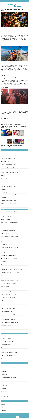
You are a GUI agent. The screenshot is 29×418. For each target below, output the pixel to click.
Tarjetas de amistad (3, 410)
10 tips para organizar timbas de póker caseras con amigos (8, 230)
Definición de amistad (4, 189)
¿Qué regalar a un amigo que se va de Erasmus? (7, 216)
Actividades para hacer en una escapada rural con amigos (8, 255)
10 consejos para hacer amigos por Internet (6, 219)
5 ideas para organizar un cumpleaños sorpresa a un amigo (8, 239)
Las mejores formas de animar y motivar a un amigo (7, 192)
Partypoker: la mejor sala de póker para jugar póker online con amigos (10, 317)
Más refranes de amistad (4, 385)
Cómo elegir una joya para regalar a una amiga (7, 264)
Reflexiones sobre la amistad (4, 396)
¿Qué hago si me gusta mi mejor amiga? (6, 338)
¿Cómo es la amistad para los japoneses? (6, 153)
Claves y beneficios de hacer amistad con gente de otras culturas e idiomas (10, 180)
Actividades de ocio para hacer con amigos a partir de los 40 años (9, 172)
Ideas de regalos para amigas (5, 286)
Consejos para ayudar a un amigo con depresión (7, 278)
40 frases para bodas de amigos (5, 233)
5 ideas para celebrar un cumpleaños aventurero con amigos (9, 238)
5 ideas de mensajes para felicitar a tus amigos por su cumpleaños (9, 236)
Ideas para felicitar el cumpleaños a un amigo (7, 289)
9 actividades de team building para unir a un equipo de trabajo (9, 169)
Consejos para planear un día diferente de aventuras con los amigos (9, 146)
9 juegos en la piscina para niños (5, 170)
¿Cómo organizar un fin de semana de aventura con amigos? (9, 155)
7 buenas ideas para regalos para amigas (6, 244)
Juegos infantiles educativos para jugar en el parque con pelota (9, 291)
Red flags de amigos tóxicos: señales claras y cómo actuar (8, 203)
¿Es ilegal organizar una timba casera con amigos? (7, 213)
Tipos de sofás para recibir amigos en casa (6, 328)
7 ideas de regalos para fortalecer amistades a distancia (8, 167)
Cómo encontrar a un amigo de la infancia (6, 266)
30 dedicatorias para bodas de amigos (6, 366)
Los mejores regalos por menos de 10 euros (6, 311)
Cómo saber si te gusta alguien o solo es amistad (7, 349)
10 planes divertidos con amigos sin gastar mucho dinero (8, 225)
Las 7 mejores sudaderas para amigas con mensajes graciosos (9, 297)
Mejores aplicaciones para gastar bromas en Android (8, 314)
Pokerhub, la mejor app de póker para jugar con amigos (3, 137)
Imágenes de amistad (4, 407)
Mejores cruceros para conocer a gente (6, 316)
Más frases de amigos (4, 382)
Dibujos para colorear (4, 402)
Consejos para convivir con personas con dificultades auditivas (9, 350)
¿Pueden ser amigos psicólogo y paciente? (6, 156)
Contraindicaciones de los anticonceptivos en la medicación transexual (10, 352)
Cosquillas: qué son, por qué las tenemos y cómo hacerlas (8, 186)
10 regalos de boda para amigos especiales (6, 228)
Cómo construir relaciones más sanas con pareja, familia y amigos (9, 347)
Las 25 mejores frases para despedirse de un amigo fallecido (8, 377)
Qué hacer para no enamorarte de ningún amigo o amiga (8, 200)
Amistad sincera (3, 175)
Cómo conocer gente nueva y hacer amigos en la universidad (9, 181)
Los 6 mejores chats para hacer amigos (6, 303)
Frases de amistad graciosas (4, 374)
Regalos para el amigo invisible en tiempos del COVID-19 (8, 325)
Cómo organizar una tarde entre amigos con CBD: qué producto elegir (10, 272)
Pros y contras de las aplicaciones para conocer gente (20, 146)
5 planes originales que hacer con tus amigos (7, 241)
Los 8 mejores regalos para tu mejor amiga (6, 305)
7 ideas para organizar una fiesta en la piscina (7, 250)
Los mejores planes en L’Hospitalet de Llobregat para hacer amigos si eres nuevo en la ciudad (13, 195)
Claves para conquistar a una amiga (5, 344)
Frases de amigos (3, 371)
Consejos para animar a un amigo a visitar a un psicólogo (8, 277)
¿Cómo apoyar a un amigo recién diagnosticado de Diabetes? (9, 211)
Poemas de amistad (3, 391)
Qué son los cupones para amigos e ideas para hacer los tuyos (9, 394)
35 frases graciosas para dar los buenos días (6, 369)
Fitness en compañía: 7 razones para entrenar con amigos (8, 283)
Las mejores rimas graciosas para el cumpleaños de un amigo (9, 380)
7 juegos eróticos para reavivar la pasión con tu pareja (8, 341)
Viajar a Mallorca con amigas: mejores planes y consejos (8, 330)
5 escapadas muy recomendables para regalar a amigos (8, 164)
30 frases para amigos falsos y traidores (3, 145)
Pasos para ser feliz (3, 197)
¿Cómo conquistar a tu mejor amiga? (5, 336)
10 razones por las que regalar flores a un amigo (7, 161)
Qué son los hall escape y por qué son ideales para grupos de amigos (10, 322)
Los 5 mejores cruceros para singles (5, 300)
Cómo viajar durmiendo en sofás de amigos (6, 275)
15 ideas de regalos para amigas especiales (15, 136)
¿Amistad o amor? (3, 335)
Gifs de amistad (3, 404)
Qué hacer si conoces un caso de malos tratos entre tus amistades (9, 360)
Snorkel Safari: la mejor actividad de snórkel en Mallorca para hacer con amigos (11, 206)
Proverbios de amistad (4, 393)
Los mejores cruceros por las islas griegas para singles (8, 355)
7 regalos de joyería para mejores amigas (6, 252)
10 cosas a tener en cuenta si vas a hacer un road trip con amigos (15, 146)
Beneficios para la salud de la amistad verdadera (7, 178)
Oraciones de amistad (4, 388)
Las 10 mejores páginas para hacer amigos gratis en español (8, 294)
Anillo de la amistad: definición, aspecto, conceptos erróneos (9, 258)
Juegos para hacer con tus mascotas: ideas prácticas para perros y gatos (10, 292)
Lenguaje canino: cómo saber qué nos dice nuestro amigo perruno (9, 194)
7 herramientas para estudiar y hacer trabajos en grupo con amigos (20, 137)
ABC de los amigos (3, 253)
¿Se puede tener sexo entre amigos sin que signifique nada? (8, 158)
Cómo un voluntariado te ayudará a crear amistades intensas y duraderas (10, 183)
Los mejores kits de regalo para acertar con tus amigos (8, 308)
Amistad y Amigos (14, 5)
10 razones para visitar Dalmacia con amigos (6, 227)
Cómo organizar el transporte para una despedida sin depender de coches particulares (12, 269)
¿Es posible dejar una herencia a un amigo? (6, 214)
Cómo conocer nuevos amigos (5, 261)
